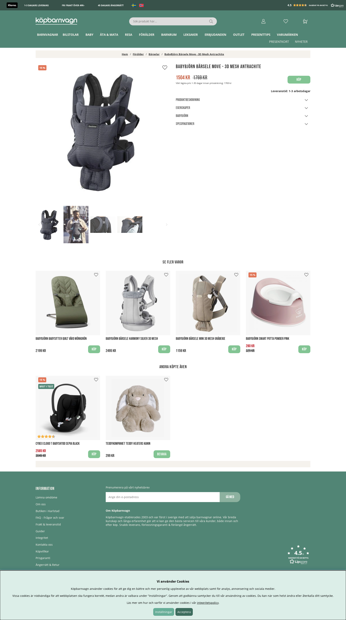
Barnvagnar (47, 35)
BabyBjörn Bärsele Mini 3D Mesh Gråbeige (200, 339)
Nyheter (301, 42)
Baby (89, 35)
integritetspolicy (208, 603)
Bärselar (154, 54)
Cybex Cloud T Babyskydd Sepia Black (57, 444)
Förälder (146, 35)
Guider (40, 531)
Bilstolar (71, 35)
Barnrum (169, 35)
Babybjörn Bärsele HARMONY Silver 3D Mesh (132, 339)
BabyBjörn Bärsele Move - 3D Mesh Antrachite (194, 54)
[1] (103, 131)
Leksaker (190, 35)
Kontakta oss (44, 544)
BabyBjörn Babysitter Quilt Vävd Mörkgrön (61, 339)
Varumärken (287, 35)
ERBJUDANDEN (215, 35)
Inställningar (163, 612)
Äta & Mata (109, 35)
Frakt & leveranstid (48, 524)
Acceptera (184, 612)
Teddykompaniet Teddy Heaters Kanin (128, 444)
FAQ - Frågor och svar (50, 517)
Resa (128, 35)
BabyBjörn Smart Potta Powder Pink (267, 339)
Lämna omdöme (46, 497)
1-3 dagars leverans (36, 5)
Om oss (41, 504)
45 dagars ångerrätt (111, 5)
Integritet (42, 538)
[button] (316, 5)
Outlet (238, 35)
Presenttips (260, 35)
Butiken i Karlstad (47, 511)
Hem (125, 54)
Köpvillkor (42, 551)
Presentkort (279, 42)
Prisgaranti (43, 558)
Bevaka (162, 454)
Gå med (230, 497)
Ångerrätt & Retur (47, 565)
